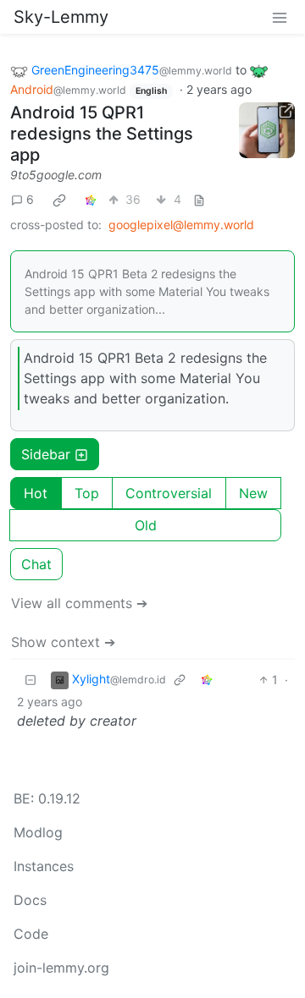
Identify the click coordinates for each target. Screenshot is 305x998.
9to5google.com (56, 174)
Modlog (38, 832)
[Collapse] (30, 679)
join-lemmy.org (61, 967)
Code (31, 933)
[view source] (199, 199)
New (253, 493)
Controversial (168, 493)
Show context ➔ (63, 641)
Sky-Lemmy (61, 17)
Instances (44, 866)
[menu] (279, 17)
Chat (36, 564)
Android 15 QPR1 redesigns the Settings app (101, 133)
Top (87, 493)
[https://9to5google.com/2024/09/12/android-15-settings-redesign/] (267, 130)
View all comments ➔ (79, 603)
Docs (30, 899)
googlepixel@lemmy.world (181, 224)
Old (146, 525)
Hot (35, 493)
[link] (59, 200)
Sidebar (45, 454)
